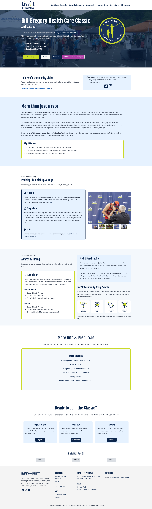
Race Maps (75, 364)
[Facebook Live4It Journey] (106, 86)
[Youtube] (29, 490)
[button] (95, 226)
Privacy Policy (82, 487)
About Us (58, 479)
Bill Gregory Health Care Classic (88, 476)
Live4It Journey (60, 495)
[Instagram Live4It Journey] (110, 86)
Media (106, 5)
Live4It (57, 497)
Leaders (100, 5)
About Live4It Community (59, 5)
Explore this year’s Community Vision (36, 88)
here (50, 202)
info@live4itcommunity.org (119, 477)
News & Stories (114, 5)
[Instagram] (26, 490)
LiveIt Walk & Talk (84, 479)
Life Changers (125, 5)
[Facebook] (22, 490)
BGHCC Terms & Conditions (87, 489)
